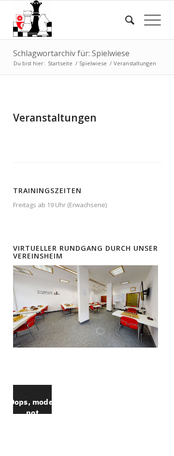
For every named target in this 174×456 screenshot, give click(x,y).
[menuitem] (125, 19)
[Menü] (147, 19)
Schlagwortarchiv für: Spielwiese (71, 53)
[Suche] (125, 19)
